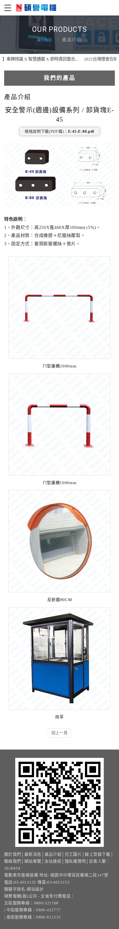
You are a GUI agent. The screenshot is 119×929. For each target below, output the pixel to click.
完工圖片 (73, 854)
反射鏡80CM (59, 599)
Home (44, 40)
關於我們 (12, 854)
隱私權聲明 (75, 861)
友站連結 (53, 861)
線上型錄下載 (97, 854)
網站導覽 (32, 861)
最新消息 (32, 854)
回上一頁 (59, 733)
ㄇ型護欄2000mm (60, 366)
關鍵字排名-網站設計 (24, 889)
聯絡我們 (12, 861)
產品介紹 (53, 854)
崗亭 (59, 717)
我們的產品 (60, 78)
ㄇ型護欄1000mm (60, 483)
